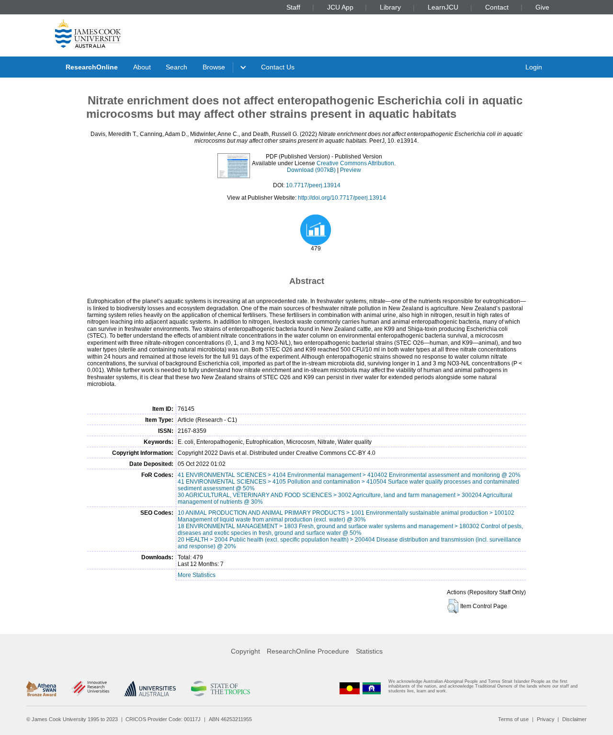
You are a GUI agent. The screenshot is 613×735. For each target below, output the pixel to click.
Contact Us (278, 67)
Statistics (369, 651)
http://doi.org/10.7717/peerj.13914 (342, 197)
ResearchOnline (92, 67)
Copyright (245, 651)
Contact (497, 7)
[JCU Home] (88, 33)
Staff (293, 7)
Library (390, 7)
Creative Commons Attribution (355, 163)
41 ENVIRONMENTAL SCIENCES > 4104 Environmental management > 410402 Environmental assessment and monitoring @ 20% (349, 475)
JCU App (340, 7)
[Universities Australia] (150, 688)
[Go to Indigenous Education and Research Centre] (349, 688)
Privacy (546, 719)
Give (542, 7)
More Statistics (197, 575)
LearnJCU (443, 7)
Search (176, 67)
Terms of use (513, 719)
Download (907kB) (311, 170)
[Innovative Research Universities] (90, 688)
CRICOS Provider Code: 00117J (163, 719)
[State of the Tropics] (220, 688)
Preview (350, 170)
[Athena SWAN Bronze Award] (41, 688)
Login (533, 67)
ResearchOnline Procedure (308, 651)
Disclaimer (574, 719)
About (142, 67)
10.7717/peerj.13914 (313, 185)
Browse (214, 67)
